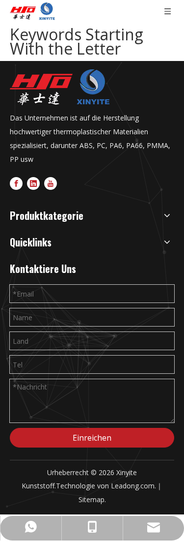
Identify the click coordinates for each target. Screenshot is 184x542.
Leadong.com (133, 485)
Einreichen (92, 437)
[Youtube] (50, 183)
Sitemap (92, 499)
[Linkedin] (33, 183)
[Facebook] (16, 183)
